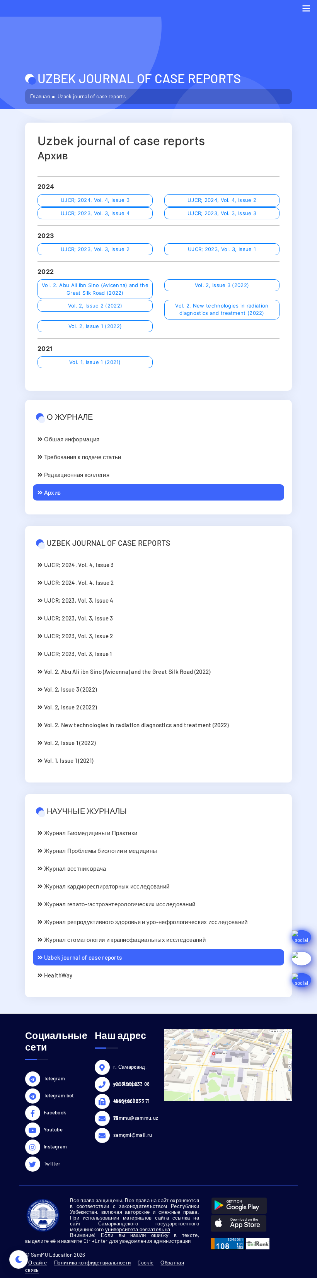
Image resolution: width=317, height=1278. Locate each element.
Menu (306, 8)
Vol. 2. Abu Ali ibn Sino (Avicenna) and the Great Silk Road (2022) (95, 289)
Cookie (145, 1262)
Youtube (53, 1129)
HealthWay (57, 975)
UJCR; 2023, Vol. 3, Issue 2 (95, 249)
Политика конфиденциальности (92, 1262)
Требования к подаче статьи (82, 456)
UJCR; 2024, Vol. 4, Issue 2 (221, 200)
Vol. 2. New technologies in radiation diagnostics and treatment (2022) (221, 309)
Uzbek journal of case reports (82, 957)
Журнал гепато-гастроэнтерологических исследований (119, 903)
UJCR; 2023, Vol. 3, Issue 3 (221, 213)
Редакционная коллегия (76, 474)
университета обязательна (137, 1229)
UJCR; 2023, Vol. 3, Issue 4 (95, 213)
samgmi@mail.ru (132, 1135)
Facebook (55, 1112)
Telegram (54, 1078)
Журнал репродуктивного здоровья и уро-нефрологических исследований (145, 921)
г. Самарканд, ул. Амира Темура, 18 (130, 1068)
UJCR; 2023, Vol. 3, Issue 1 (222, 249)
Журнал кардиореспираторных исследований (106, 886)
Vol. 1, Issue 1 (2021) (95, 362)
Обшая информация (71, 439)
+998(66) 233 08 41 (131, 1085)
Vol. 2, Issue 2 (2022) (95, 305)
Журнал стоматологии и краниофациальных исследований (124, 939)
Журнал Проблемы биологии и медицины (100, 850)
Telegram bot (59, 1095)
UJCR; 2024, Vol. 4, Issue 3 (95, 200)
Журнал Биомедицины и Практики (90, 832)
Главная (40, 96)
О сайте (37, 1262)
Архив (52, 492)
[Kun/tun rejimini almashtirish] (18, 1259)
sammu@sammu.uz (133, 1118)
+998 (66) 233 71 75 (131, 1102)
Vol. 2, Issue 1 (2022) (95, 326)
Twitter (52, 1163)
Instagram (55, 1146)
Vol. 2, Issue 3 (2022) (222, 285)
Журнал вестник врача (74, 868)
